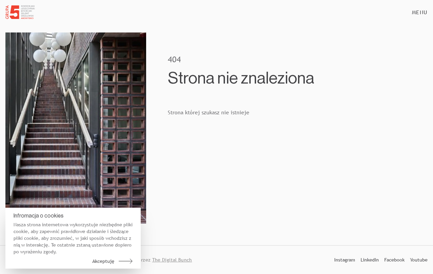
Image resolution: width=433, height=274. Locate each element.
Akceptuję (103, 261)
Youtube (419, 260)
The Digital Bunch (172, 260)
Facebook (394, 260)
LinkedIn (370, 260)
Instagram (344, 260)
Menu (420, 12)
